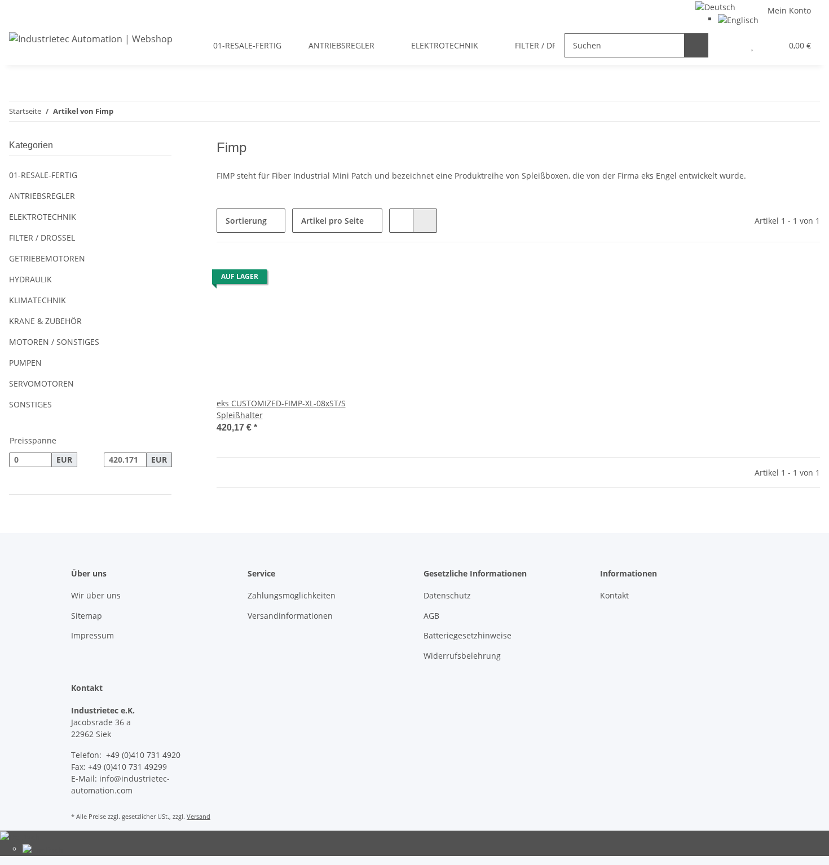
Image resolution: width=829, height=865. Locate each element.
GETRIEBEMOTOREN (47, 258)
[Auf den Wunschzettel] (334, 279)
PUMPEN (25, 362)
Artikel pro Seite (332, 220)
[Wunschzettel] (752, 45)
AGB (431, 615)
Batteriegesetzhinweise (467, 635)
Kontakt (614, 595)
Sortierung (246, 220)
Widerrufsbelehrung (462, 655)
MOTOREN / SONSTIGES (54, 341)
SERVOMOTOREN (41, 383)
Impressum (92, 635)
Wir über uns (96, 595)
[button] (729, 45)
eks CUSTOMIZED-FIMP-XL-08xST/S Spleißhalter (281, 409)
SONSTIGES (30, 404)
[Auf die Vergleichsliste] (305, 279)
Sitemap (86, 615)
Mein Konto (789, 10)
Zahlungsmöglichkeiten (292, 595)
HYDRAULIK (30, 279)
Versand (198, 816)
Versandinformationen (290, 615)
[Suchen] (696, 45)
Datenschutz (447, 595)
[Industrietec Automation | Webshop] (91, 38)
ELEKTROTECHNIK (42, 216)
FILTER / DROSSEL (42, 237)
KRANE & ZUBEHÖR (45, 321)
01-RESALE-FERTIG (43, 175)
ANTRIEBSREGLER (42, 195)
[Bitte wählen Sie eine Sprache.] (715, 6)
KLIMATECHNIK (37, 300)
